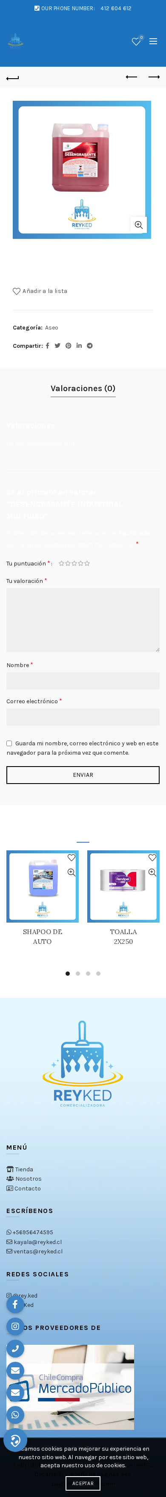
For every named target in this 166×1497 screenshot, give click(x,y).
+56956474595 (33, 1232)
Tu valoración (26, 581)
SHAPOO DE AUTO (42, 937)
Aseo (51, 327)
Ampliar (139, 225)
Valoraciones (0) (83, 388)
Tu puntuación (28, 563)
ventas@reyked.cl (38, 1251)
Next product (153, 77)
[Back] (12, 77)
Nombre (19, 665)
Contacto (27, 1188)
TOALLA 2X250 (123, 937)
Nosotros (28, 1178)
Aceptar (83, 1483)
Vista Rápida (71, 872)
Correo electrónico (34, 701)
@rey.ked (25, 1295)
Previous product (132, 77)
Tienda (24, 1169)
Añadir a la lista (45, 291)
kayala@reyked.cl (38, 1242)
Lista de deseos (141, 37)
